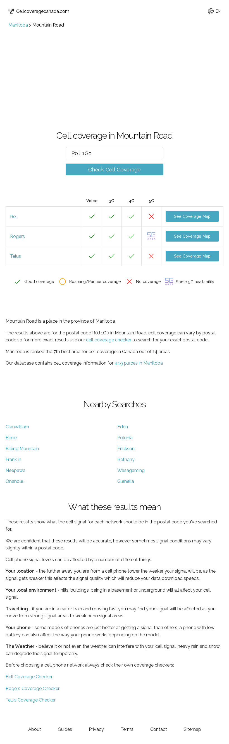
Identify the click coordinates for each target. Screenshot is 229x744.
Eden (122, 426)
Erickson (126, 448)
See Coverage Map (192, 216)
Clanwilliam (17, 426)
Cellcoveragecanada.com (42, 11)
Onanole (14, 481)
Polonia (125, 437)
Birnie (11, 437)
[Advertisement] (114, 69)
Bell (14, 216)
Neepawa (15, 470)
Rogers (17, 236)
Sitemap (192, 729)
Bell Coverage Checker (29, 676)
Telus (15, 256)
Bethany (126, 459)
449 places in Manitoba (139, 363)
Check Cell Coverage (114, 169)
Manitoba (18, 25)
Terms (127, 729)
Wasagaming (131, 470)
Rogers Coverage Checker (32, 688)
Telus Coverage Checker (31, 700)
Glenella (125, 481)
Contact (158, 729)
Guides (65, 729)
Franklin (13, 459)
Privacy (96, 729)
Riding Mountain (22, 448)
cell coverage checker (108, 340)
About (34, 729)
